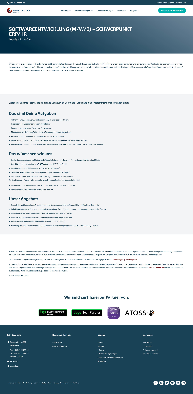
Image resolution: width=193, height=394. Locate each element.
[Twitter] (167, 383)
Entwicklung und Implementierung (110, 357)
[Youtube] (172, 383)
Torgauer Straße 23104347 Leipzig (18, 343)
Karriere (171, 3)
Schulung (101, 350)
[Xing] (155, 383)
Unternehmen (161, 3)
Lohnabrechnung (104, 10)
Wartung (101, 346)
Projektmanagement (150, 350)
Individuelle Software (151, 354)
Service (120, 10)
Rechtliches (74, 383)
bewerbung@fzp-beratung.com (124, 260)
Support (100, 342)
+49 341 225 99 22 (21, 350)
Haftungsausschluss (33, 383)
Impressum (12, 383)
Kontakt (179, 3)
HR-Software (148, 346)
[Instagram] (183, 383)
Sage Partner (57, 342)
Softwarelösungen (82, 10)
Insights (133, 10)
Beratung (64, 10)
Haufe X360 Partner (59, 346)
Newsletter (102, 361)
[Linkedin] (178, 383)
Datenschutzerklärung (50, 383)
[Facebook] (161, 383)
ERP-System (147, 342)
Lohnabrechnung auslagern (107, 354)
